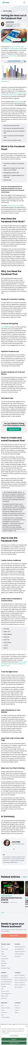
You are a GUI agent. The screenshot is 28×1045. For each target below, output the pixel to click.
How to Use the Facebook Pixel (12, 140)
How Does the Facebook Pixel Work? (14, 128)
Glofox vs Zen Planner (20, 985)
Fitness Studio (4, 949)
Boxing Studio (4, 958)
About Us (17, 1005)
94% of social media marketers (15, 48)
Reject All (14, 1039)
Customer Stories (6, 896)
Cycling (3, 961)
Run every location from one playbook (11, 899)
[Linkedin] (14, 849)
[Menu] (24, 2)
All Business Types (5, 968)
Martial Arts (4, 963)
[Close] (26, 1026)
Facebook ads (18, 101)
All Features (4, 998)
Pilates (2, 954)
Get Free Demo (14, 936)
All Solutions (18, 956)
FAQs (2, 1015)
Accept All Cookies (14, 1043)
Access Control (5, 991)
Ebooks (3, 1010)
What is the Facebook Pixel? (11, 125)
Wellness (3, 966)
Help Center (4, 1012)
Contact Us (17, 1008)
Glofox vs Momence (20, 982)
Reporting (3, 986)
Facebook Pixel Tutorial (13, 205)
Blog (2, 1005)
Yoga (2, 951)
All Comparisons (19, 987)
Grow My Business (19, 949)
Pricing (16, 1012)
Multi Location (4, 996)
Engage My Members (20, 951)
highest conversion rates (10, 56)
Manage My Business (20, 947)
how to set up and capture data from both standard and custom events (14, 663)
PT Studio (3, 956)
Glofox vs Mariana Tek (20, 977)
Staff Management (6, 993)
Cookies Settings (14, 1035)
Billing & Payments (5, 984)
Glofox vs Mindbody (19, 975)
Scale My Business (19, 954)
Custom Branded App (6, 981)
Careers (17, 1010)
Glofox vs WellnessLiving (21, 980)
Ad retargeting (5, 327)
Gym (2, 947)
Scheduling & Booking (6, 979)
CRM (2, 989)
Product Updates (5, 1017)
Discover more (14, 429)
